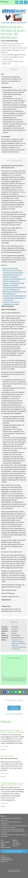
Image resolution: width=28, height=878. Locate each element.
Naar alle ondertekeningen (14, 714)
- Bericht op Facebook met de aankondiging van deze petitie (18, 643)
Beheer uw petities (6, 847)
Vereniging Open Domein (14, 871)
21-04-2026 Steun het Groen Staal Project (12, 829)
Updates (15, 840)
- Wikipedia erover (16, 640)
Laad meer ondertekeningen (14, 708)
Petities (3, 843)
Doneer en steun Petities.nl (14, 851)
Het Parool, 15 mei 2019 (10, 302)
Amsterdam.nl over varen (11, 304)
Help (2, 840)
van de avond (9, 300)
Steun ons (15, 845)
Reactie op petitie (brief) (10, 268)
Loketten (3, 845)
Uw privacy (16, 842)
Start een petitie (5, 842)
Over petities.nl (17, 843)
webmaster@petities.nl (7, 859)
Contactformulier (5, 857)
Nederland (14, 629)
